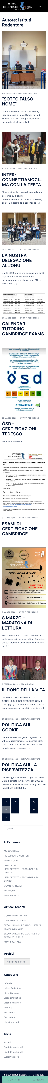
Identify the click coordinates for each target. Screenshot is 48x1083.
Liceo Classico (11, 993)
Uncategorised (11, 1022)
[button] (39, 6)
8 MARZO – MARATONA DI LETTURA (17, 623)
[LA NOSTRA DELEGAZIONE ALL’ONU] (24, 228)
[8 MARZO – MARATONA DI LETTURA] (24, 577)
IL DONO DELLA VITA (23, 689)
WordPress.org (11, 1056)
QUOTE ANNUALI (13, 885)
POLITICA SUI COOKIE (16, 727)
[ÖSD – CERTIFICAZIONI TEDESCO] (24, 380)
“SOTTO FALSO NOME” (17, 101)
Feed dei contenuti (13, 1047)
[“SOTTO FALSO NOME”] (24, 59)
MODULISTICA (11, 851)
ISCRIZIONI (38, 1079)
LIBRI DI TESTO (11, 865)
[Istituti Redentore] (18, 5)
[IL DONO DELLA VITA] (24, 667)
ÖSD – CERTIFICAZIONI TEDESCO (19, 428)
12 (15, 809)
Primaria (8, 1007)
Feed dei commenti (13, 1052)
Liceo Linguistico (12, 997)
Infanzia (8, 983)
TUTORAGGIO (11, 860)
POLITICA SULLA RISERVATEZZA (19, 767)
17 (34, 809)
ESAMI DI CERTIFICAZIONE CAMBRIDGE (20, 528)
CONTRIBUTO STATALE (16, 915)
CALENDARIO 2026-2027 (17, 920)
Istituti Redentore (27, 93)
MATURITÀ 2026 (12, 942)
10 (34, 801)
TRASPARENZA (11, 895)
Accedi (7, 1042)
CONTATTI (14, 1079)
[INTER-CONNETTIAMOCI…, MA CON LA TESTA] (24, 148)
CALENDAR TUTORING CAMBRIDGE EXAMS (23, 328)
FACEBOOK (9, 890)
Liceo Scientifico (12, 1002)
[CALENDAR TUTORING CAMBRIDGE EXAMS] (24, 303)
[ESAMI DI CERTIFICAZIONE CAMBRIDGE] (24, 482)
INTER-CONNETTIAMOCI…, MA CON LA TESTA (22, 179)
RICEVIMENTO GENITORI (16, 855)
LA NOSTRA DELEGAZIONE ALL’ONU (17, 260)
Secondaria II (28, 684)
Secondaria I (10, 1012)
